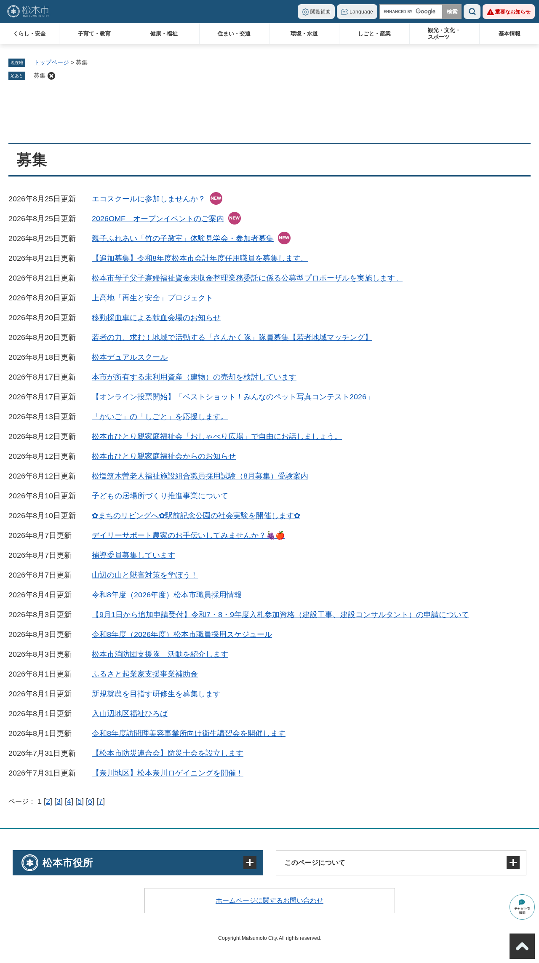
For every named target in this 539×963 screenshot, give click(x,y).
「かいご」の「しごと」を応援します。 (160, 416)
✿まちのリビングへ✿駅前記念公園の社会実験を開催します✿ (196, 515)
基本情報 (509, 33)
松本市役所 (68, 862)
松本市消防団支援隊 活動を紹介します (160, 654)
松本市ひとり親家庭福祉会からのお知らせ (164, 456)
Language (361, 12)
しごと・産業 (374, 33)
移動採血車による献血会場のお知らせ (156, 317)
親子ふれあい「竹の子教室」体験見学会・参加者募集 (183, 238)
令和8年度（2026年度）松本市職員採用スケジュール (182, 634)
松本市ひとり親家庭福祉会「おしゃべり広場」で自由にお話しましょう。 (217, 436)
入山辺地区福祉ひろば (130, 713)
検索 (472, 11)
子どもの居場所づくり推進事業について (160, 496)
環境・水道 (304, 33)
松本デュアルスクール (130, 357)
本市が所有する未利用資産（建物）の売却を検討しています (194, 377)
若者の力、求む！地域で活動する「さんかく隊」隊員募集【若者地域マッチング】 (232, 337)
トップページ (51, 62)
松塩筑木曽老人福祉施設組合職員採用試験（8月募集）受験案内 (200, 476)
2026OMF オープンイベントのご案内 (158, 218)
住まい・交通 (234, 33)
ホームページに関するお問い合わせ (269, 900)
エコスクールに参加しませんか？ (148, 199)
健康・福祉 (164, 33)
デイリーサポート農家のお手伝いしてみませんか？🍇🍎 (188, 535)
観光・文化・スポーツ (444, 33)
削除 (51, 76)
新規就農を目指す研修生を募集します (156, 694)
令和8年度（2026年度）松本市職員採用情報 (167, 595)
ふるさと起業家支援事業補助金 (145, 674)
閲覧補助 (320, 12)
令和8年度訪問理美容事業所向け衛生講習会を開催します (189, 733)
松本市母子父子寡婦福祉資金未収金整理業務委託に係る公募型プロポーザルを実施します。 (247, 278)
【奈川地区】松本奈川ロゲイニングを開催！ (167, 773)
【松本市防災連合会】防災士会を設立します (167, 753)
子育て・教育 (94, 33)
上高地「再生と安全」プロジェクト (152, 298)
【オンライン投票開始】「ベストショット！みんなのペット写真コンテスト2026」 (233, 397)
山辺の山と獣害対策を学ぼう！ (145, 575)
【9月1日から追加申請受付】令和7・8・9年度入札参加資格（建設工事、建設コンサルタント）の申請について (280, 614)
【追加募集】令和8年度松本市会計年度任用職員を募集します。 (200, 258)
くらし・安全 (29, 33)
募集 (39, 75)
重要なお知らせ (513, 12)
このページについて (315, 862)
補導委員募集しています (133, 555)
